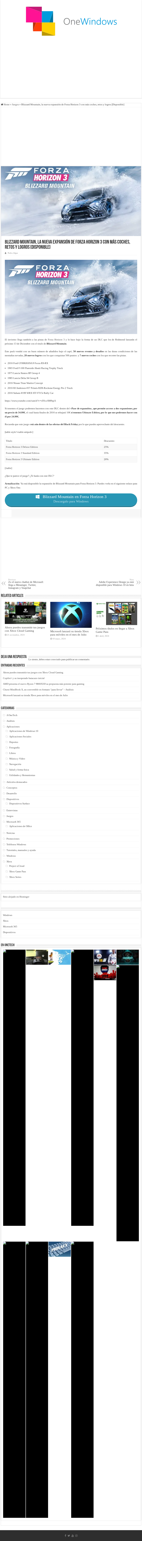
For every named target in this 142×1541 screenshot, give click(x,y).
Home (6, 104)
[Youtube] (72, 1535)
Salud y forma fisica (19, 769)
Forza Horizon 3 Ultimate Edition (22, 459)
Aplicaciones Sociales (20, 736)
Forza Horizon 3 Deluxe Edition (22, 447)
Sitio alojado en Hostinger (16, 896)
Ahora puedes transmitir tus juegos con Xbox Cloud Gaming (25, 629)
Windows (11, 855)
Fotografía (14, 747)
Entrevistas (12, 810)
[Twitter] (68, 1535)
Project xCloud (16, 866)
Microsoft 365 (13, 821)
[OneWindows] (71, 21)
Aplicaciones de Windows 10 (23, 731)
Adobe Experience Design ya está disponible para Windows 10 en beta (115, 582)
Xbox (9, 861)
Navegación (15, 764)
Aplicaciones (13, 726)
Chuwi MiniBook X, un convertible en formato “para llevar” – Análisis (38, 689)
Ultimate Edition (91, 412)
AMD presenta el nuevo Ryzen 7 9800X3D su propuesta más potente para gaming (43, 683)
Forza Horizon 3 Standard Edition (23, 453)
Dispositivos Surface (19, 803)
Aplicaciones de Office (20, 826)
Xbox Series (15, 877)
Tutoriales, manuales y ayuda (21, 850)
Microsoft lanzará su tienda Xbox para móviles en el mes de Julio (69, 633)
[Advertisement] (71, 68)
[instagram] (76, 1535)
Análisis (10, 721)
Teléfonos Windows (16, 844)
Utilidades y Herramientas (22, 775)
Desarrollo (11, 793)
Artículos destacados (16, 782)
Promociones (12, 838)
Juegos (15, 104)
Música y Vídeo (17, 758)
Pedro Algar (13, 253)
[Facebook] (65, 1535)
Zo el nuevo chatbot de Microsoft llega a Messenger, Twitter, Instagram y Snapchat (25, 583)
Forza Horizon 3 (56, 339)
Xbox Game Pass (17, 871)
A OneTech (11, 715)
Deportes (13, 742)
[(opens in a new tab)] (127, 957)
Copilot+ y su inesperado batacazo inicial (24, 678)
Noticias (10, 833)
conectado (55, 659)
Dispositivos (12, 799)
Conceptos (11, 787)
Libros (12, 753)
